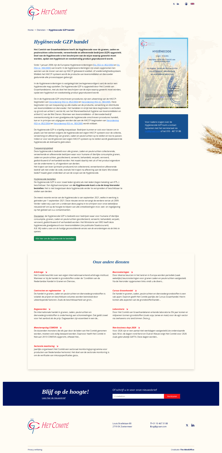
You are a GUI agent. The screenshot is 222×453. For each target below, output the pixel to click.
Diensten (41, 30)
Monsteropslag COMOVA (46, 327)
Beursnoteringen (121, 272)
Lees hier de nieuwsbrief (54, 398)
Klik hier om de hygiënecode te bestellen (55, 238)
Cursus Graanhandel (123, 290)
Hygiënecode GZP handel (61, 30)
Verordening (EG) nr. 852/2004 (63, 101)
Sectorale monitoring (44, 346)
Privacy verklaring (35, 449)
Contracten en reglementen (47, 290)
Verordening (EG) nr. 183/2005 (96, 101)
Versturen (172, 396)
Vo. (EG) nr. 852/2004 (103, 64)
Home (31, 30)
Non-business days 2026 (124, 327)
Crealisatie (182, 449)
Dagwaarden (40, 309)
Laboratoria (118, 309)
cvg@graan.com (152, 131)
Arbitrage (38, 272)
